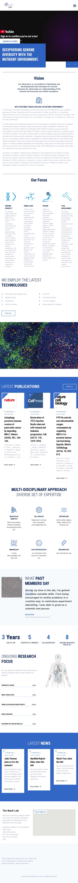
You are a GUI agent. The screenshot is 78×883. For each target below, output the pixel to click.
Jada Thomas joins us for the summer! (11, 762)
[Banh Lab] (9, 5)
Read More (8, 467)
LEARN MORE (6, 62)
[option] (13, 432)
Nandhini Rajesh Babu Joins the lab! (37, 762)
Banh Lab (38, 876)
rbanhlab (10, 412)
